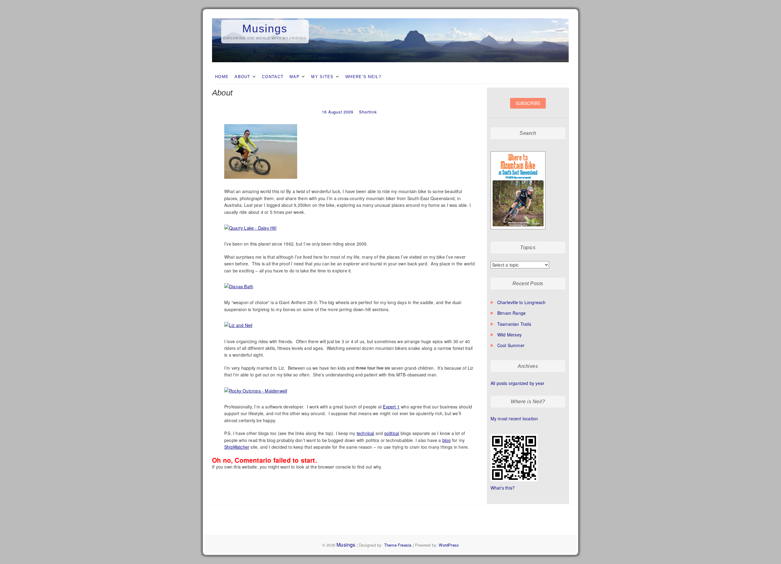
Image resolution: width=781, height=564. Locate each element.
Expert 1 (391, 407)
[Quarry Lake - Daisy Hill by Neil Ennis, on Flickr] (250, 225)
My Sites (322, 76)
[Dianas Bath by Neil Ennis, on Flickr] (239, 283)
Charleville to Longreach (521, 302)
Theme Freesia (398, 545)
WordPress (449, 545)
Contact (272, 76)
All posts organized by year (517, 383)
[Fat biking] (260, 124)
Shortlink (368, 112)
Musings (264, 28)
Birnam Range (511, 313)
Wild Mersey (509, 335)
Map (295, 76)
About (242, 76)
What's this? (503, 488)
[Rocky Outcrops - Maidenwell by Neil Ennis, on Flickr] (255, 388)
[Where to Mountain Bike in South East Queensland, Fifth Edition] (518, 152)
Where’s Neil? (363, 76)
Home (222, 76)
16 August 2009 (337, 112)
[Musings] (390, 19)
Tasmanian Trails (514, 324)
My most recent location (514, 418)
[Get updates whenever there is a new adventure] (528, 108)
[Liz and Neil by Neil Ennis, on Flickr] (238, 322)
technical (365, 433)
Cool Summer (510, 345)
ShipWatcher (236, 447)
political (391, 433)
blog (446, 440)
